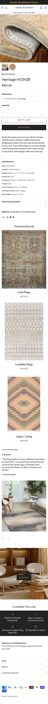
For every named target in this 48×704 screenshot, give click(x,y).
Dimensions (7, 94)
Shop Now (24, 296)
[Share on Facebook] (10, 217)
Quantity (6, 105)
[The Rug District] (24, 8)
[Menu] (2, 7)
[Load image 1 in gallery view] (24, 38)
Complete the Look (24, 606)
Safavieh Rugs (9, 74)
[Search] (7, 7)
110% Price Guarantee (11, 202)
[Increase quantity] (13, 110)
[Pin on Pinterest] (13, 217)
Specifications (8, 161)
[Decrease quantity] (4, 110)
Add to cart (24, 120)
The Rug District (12, 696)
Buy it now (24, 127)
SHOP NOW (24, 578)
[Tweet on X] (7, 217)
